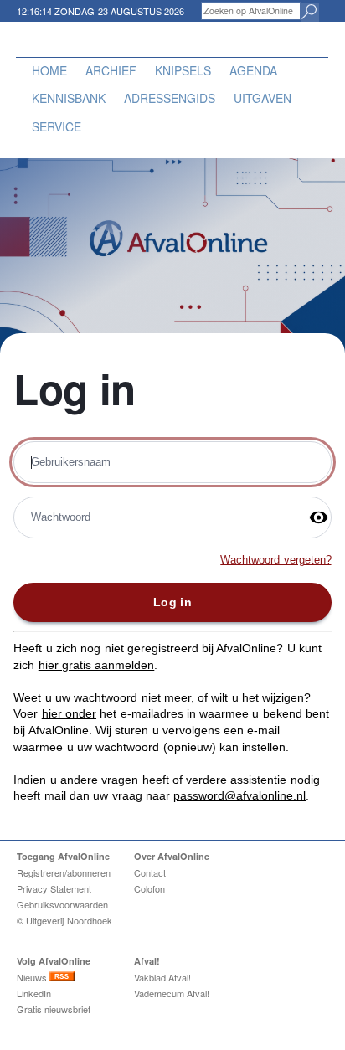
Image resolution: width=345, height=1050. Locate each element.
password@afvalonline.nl (239, 795)
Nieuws (33, 977)
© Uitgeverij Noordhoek (64, 920)
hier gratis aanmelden (97, 665)
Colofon (149, 888)
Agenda (253, 70)
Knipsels (183, 70)
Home (49, 70)
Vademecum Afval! (171, 993)
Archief (110, 70)
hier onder (69, 713)
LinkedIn (34, 993)
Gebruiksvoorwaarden (62, 904)
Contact (150, 872)
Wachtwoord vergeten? (275, 560)
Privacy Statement (54, 888)
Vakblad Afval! (162, 977)
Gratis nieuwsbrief (53, 1009)
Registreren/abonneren (64, 872)
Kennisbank (69, 98)
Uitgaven (262, 98)
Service (56, 126)
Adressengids (169, 98)
